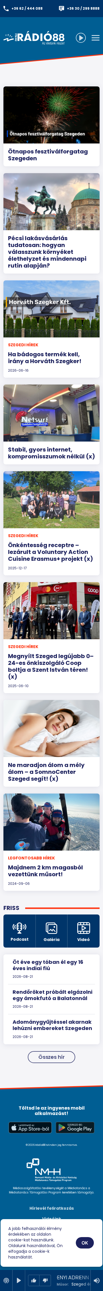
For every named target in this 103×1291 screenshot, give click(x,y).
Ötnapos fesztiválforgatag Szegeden (48, 154)
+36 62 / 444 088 (27, 8)
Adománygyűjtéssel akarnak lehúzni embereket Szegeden (52, 1025)
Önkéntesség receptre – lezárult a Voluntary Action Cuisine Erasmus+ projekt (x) (50, 552)
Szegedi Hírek (23, 345)
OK (85, 1243)
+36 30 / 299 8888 (83, 8)
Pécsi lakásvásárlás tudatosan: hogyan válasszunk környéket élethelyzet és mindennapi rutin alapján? (47, 252)
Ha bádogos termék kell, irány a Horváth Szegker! (44, 357)
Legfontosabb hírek (31, 858)
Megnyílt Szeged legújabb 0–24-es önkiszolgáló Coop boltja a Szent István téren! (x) (51, 666)
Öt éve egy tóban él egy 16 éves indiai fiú (48, 965)
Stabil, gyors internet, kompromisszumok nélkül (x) (51, 453)
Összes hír (51, 1057)
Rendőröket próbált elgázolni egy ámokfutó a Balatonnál (52, 995)
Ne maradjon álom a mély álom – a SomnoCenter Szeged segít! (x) (46, 772)
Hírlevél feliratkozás (51, 1208)
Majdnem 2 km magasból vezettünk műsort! (45, 870)
